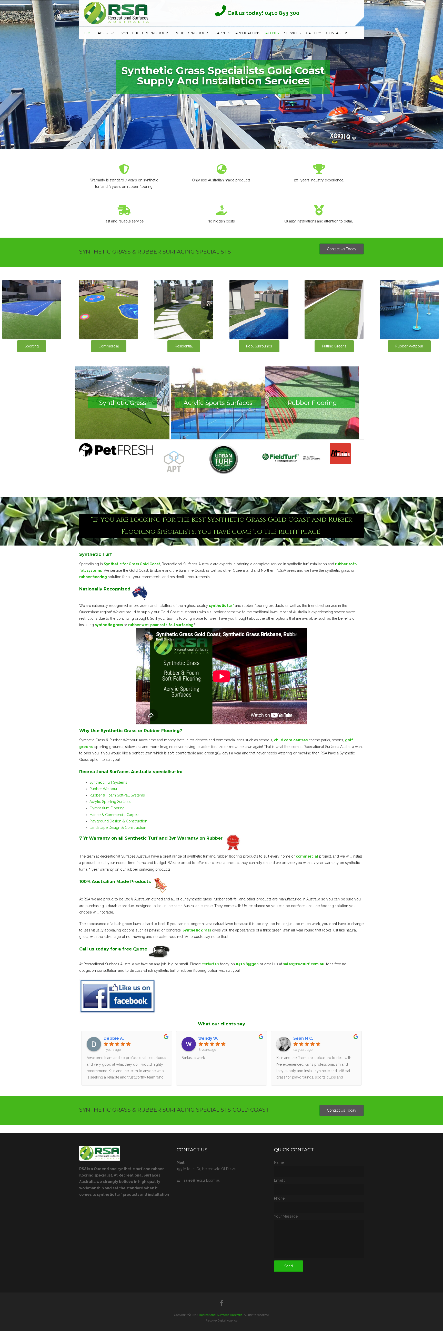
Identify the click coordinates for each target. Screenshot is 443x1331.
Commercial (108, 346)
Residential (184, 346)
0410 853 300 (247, 964)
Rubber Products (192, 33)
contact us (210, 964)
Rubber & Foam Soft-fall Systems (117, 795)
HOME (87, 33)
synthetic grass (109, 625)
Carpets (222, 33)
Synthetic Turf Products (145, 33)
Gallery (313, 33)
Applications (247, 33)
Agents (272, 33)
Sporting (32, 346)
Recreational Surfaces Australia (220, 1315)
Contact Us (337, 33)
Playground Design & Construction (118, 821)
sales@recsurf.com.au (303, 964)
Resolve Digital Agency (222, 1320)
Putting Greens (334, 346)
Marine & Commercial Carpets (114, 815)
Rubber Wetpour (409, 346)
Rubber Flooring (312, 402)
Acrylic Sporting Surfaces (110, 802)
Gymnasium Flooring (107, 808)
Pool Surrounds (259, 346)
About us (107, 33)
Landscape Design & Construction (117, 827)
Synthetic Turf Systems (108, 782)
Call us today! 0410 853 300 (262, 13)
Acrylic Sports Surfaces (218, 402)
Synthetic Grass (122, 402)
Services (292, 33)
